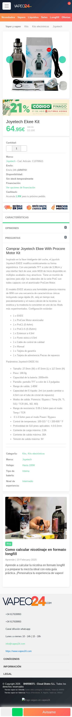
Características (16, 217)
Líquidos (33, 17)
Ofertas (66, 17)
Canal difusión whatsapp (17, 629)
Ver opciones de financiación (20, 187)
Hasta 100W (28, 465)
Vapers (21, 17)
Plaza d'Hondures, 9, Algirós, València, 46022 (44, 693)
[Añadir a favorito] (6, 712)
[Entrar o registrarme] (59, 5)
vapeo (17, 26)
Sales (44, 17)
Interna (25, 471)
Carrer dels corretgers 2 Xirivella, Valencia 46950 (44, 690)
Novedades (8, 17)
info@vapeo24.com (15, 643)
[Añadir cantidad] (24, 148)
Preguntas (35, 237)
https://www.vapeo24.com (18, 651)
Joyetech (57, 26)
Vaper (9, 26)
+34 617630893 (13, 614)
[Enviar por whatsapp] (17, 712)
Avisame (49, 712)
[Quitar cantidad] (9, 148)
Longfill (54, 17)
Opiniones (35, 228)
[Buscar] (51, 5)
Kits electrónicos (40, 26)
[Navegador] (6, 6)
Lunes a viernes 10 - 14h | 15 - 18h (23, 636)
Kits (26, 26)
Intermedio (27, 481)
